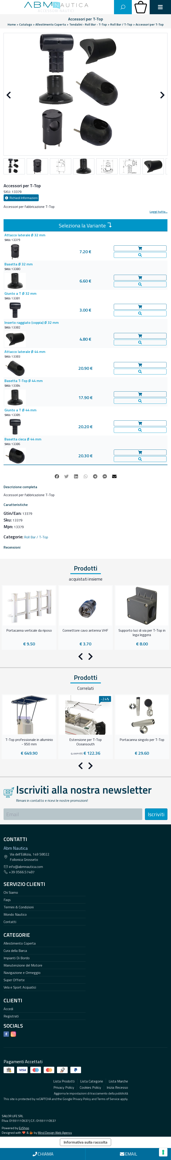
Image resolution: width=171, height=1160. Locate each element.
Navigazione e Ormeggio (22, 972)
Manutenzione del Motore (23, 965)
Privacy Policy (82, 1098)
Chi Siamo (11, 892)
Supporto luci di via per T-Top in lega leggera (141, 632)
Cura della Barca (15, 950)
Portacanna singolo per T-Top (142, 739)
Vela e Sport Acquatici (20, 987)
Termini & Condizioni (19, 907)
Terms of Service (108, 1098)
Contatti (10, 921)
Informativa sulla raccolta (85, 1142)
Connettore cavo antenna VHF (85, 630)
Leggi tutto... (158, 211)
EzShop (24, 1128)
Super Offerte (14, 980)
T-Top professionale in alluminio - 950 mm (29, 742)
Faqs (7, 899)
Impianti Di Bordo (17, 958)
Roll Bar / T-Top (36, 537)
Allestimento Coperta (20, 943)
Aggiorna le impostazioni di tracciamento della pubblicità (91, 1093)
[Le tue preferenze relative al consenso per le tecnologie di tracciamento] (163, 1152)
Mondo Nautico (15, 914)
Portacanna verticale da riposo (29, 630)
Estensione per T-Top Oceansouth (85, 742)
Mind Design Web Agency (55, 1132)
